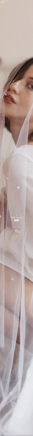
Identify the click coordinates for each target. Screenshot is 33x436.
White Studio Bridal (4, 1)
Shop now (16, 220)
